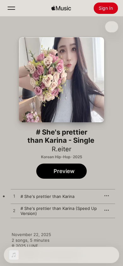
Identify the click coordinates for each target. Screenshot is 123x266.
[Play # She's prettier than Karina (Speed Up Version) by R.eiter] (14, 211)
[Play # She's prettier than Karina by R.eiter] (14, 196)
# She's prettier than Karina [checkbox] (47, 196)
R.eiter (61, 149)
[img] (61, 8)
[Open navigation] (11, 8)
